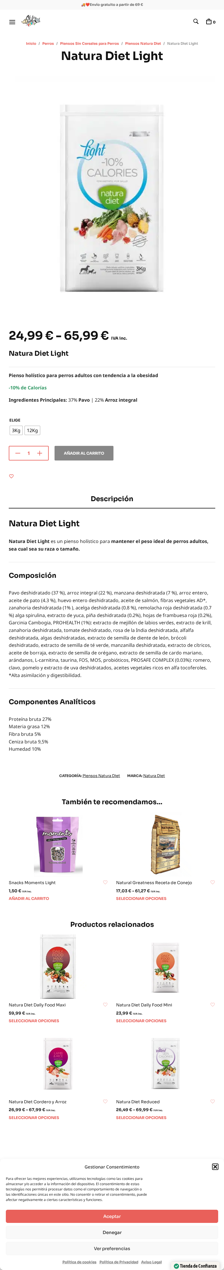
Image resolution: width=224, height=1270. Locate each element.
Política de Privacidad (118, 1262)
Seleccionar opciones (141, 898)
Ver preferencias (112, 1248)
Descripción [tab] (112, 499)
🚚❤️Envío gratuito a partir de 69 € (112, 4)
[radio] (16, 430)
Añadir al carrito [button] (29, 898)
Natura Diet (154, 775)
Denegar (112, 1232)
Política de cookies (79, 1262)
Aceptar (112, 1216)
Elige (14, 420)
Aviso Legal (151, 1262)
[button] (215, 1167)
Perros (48, 43)
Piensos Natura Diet (143, 43)
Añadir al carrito (84, 453)
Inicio (31, 43)
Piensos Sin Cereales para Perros (89, 43)
